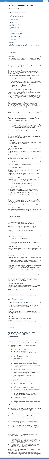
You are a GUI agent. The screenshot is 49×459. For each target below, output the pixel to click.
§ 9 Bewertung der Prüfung (14, 28)
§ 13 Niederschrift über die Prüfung (15, 34)
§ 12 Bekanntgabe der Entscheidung (15, 33)
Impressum (2, 458)
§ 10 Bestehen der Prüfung (14, 30)
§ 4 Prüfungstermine (12, 21)
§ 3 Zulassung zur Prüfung (13, 19)
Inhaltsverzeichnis (2, 1)
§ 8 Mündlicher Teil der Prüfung (14, 27)
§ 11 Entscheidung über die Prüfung (15, 31)
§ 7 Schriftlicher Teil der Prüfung (15, 25)
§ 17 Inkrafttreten (12, 41)
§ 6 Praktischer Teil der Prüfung (14, 24)
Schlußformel (11, 42)
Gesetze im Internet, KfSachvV (16, 8)
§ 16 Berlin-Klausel (12, 39)
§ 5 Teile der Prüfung (13, 22)
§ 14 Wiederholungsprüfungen (14, 36)
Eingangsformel (12, 15)
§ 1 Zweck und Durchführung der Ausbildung (17, 16)
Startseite (1, 1)
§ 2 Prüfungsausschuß (13, 18)
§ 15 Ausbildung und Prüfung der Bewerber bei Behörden (19, 38)
